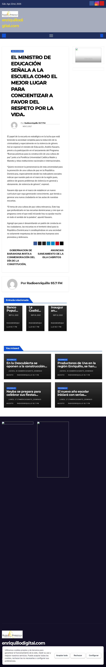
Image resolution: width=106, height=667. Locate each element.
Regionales (11, 359)
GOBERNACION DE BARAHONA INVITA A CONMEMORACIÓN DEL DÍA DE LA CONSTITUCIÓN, (21, 257)
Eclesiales (11, 388)
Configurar (94, 655)
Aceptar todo (62, 655)
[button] (97, 35)
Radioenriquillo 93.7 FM (34, 123)
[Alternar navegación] (51, 35)
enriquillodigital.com (23, 643)
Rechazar (78, 655)
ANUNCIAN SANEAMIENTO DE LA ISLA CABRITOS (50, 254)
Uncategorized (17, 51)
